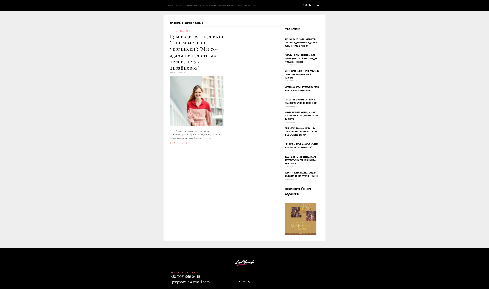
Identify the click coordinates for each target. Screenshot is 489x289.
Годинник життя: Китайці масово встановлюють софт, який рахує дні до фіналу (301, 115)
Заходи (247, 5)
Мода (182, 31)
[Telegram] (310, 5)
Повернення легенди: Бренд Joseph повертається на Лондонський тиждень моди (300, 160)
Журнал (170, 5)
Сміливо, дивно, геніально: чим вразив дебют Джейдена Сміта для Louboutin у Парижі (301, 58)
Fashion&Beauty (191, 5)
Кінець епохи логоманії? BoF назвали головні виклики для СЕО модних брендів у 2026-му (301, 131)
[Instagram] (306, 5)
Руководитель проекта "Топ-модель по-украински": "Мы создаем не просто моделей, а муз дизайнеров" (196, 52)
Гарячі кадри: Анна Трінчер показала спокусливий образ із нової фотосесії (302, 74)
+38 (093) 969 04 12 (185, 277)
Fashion (174, 31)
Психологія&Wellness (226, 5)
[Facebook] (303, 5)
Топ (188, 31)
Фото (240, 5)
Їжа (254, 5)
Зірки (202, 5)
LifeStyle (179, 5)
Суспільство (211, 5)
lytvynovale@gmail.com (190, 282)
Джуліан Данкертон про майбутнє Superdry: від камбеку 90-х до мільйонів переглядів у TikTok (301, 42)
